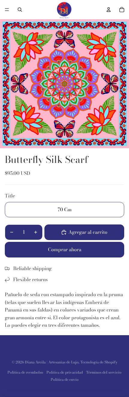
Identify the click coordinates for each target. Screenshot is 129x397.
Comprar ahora (64, 249)
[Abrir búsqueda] (19, 9)
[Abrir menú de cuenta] (108, 9)
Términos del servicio (104, 372)
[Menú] (7, 10)
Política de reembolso (25, 372)
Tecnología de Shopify (99, 362)
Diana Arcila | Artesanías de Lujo (52, 362)
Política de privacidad (64, 372)
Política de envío (65, 379)
